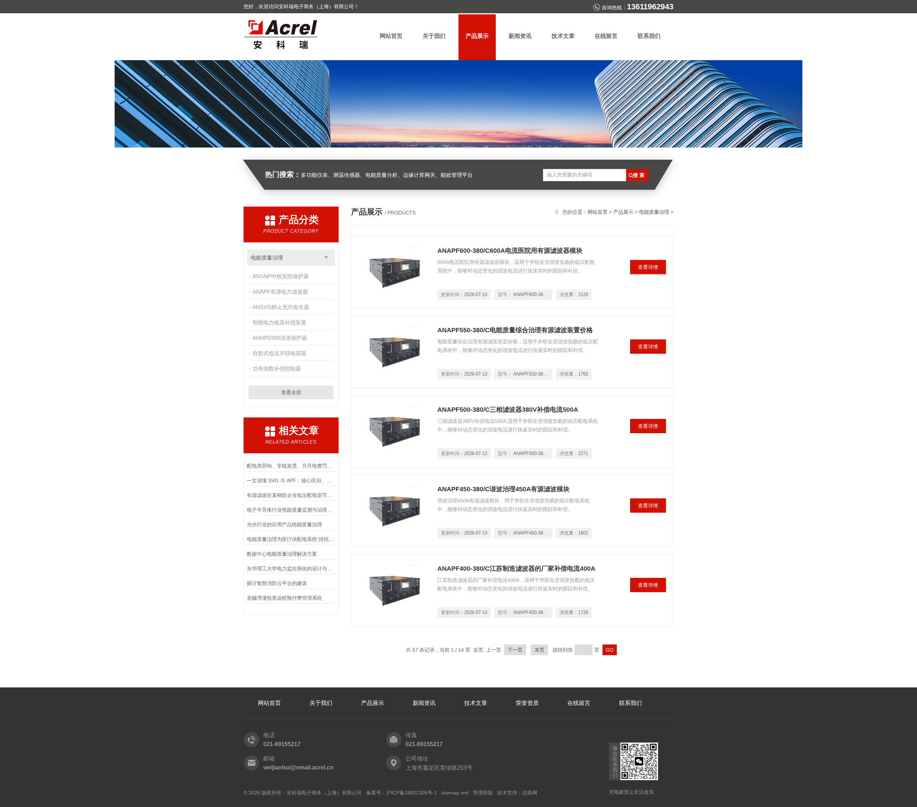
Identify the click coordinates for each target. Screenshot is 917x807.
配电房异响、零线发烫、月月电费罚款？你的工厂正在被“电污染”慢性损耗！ (291, 466)
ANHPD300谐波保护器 (280, 338)
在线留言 (606, 36)
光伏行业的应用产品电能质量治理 (284, 524)
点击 (326, 258)
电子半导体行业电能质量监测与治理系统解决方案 (291, 510)
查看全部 (291, 392)
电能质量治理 (267, 258)
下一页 (515, 650)
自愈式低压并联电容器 (279, 353)
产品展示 (477, 36)
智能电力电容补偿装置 (279, 322)
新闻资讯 (520, 36)
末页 (539, 650)
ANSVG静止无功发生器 (281, 307)
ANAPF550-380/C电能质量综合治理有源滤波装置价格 (515, 330)
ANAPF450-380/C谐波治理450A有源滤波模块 (503, 489)
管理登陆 (483, 793)
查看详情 (648, 267)
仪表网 (529, 793)
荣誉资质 (527, 703)
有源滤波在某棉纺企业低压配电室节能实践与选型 (291, 495)
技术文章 (563, 36)
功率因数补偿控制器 (277, 369)
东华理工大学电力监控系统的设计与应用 (291, 568)
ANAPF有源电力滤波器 (280, 292)
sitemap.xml (455, 793)
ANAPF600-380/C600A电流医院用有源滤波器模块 (509, 250)
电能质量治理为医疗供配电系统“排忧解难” (291, 539)
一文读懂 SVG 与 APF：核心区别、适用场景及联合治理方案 (291, 480)
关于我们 (434, 36)
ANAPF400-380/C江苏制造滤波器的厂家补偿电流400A (516, 568)
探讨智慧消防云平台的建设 (277, 583)
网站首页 (391, 36)
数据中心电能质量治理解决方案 (282, 554)
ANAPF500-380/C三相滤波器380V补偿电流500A (507, 409)
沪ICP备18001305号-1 (411, 793)
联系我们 (649, 36)
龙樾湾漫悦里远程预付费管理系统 (284, 598)
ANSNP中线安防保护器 (281, 276)
